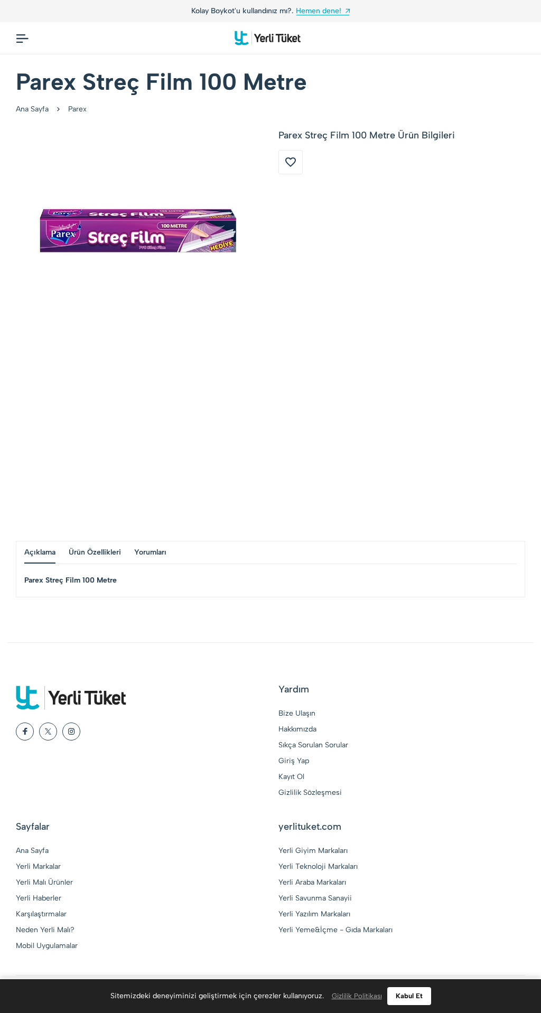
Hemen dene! (318, 10)
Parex (77, 109)
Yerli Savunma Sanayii (315, 898)
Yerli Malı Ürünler (44, 882)
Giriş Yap (293, 760)
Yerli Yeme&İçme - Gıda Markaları (335, 929)
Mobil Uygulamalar (47, 945)
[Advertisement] (270, 440)
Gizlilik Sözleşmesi (310, 792)
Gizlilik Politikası (357, 996)
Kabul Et (409, 996)
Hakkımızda (297, 729)
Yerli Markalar (38, 866)
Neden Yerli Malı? (45, 929)
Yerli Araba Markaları (312, 882)
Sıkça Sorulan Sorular (313, 744)
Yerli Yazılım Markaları (314, 913)
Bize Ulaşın (296, 713)
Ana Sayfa (32, 109)
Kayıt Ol (291, 776)
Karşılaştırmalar (41, 913)
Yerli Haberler (38, 898)
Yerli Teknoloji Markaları (318, 866)
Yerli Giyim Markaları (313, 850)
